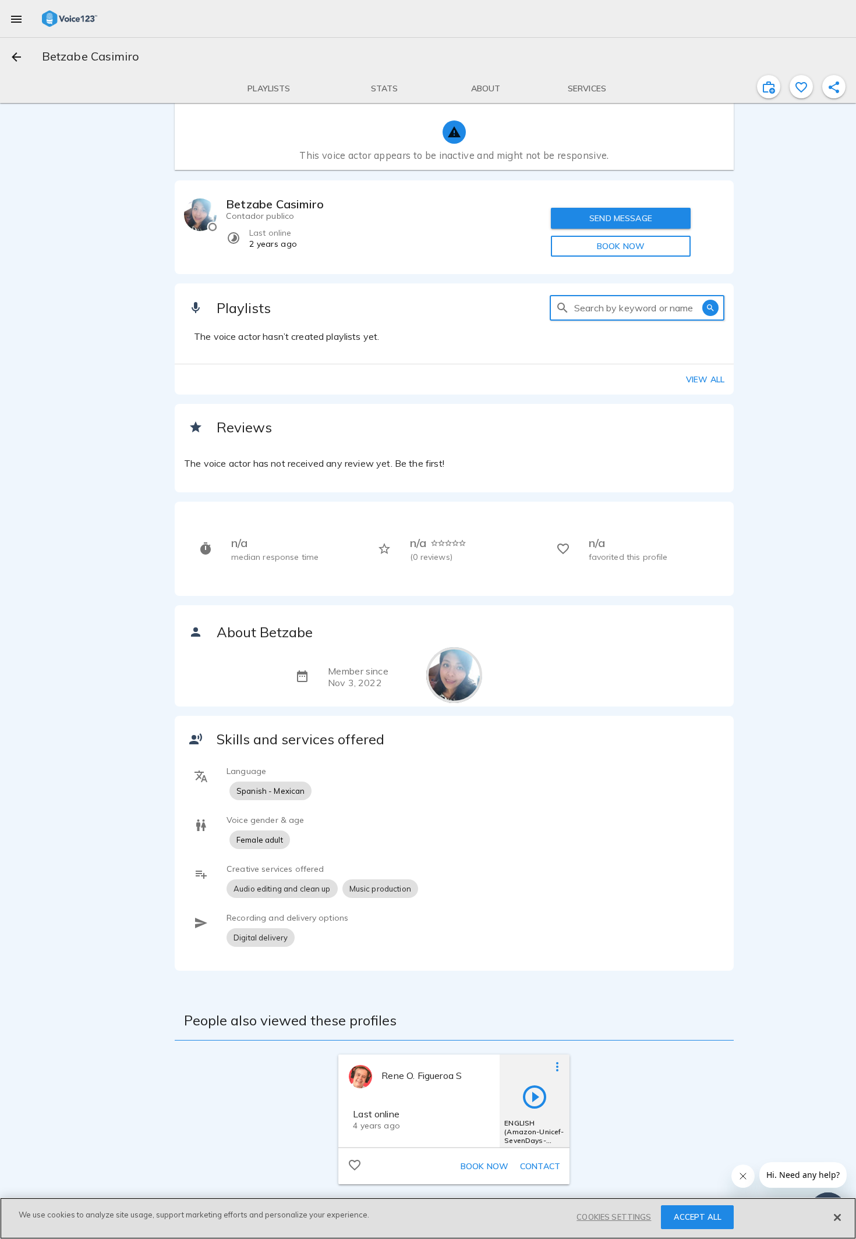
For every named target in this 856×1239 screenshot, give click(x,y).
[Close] (837, 1217)
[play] (535, 1096)
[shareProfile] (834, 86)
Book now (484, 1166)
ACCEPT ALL (697, 1217)
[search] (562, 307)
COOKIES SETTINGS (613, 1217)
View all (705, 379)
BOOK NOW (621, 246)
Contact (540, 1166)
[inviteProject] (768, 86)
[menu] (16, 18)
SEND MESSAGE (620, 218)
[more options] (557, 1066)
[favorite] (801, 86)
